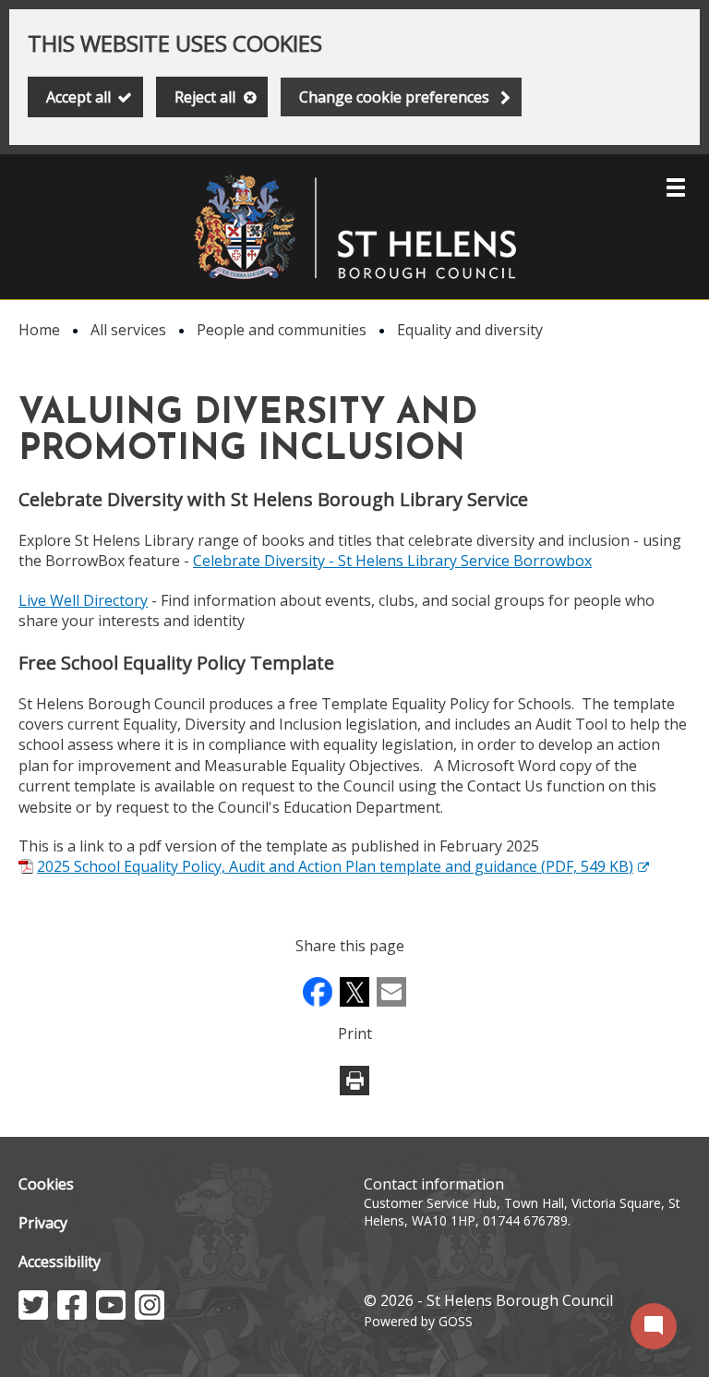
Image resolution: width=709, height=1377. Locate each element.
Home (39, 330)
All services (128, 330)
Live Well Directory (83, 600)
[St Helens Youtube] (111, 1314)
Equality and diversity (470, 330)
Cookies (46, 1184)
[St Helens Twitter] (33, 1314)
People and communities (282, 330)
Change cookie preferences (394, 97)
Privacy (42, 1223)
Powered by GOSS (418, 1321)
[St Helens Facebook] (72, 1314)
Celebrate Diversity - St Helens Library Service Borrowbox (392, 560)
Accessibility (59, 1261)
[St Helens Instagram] (149, 1314)
